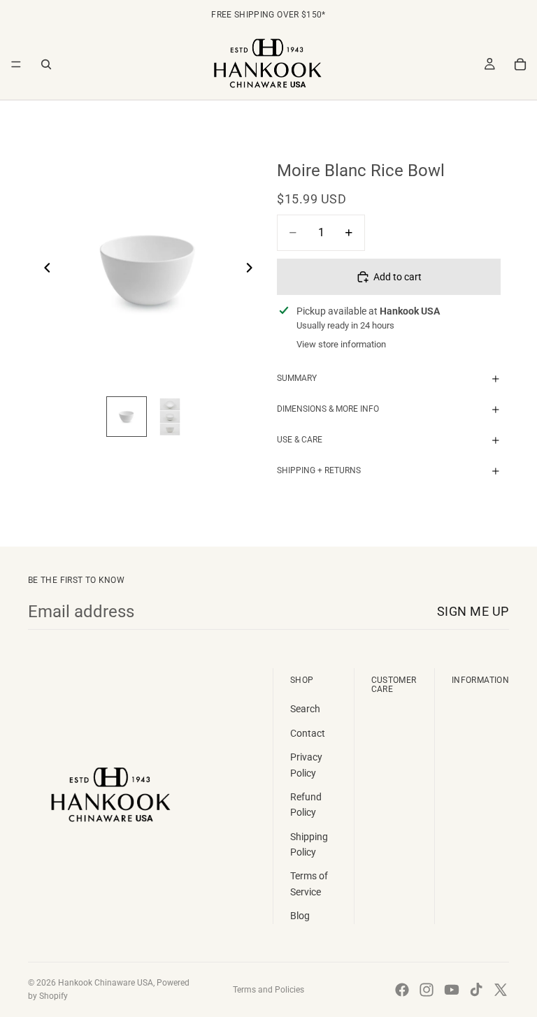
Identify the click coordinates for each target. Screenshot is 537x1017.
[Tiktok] (476, 989)
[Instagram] (426, 989)
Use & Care (299, 440)
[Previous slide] (43, 269)
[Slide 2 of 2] (170, 416)
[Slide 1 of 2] (126, 416)
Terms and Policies (268, 990)
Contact (307, 733)
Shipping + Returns (319, 470)
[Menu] (16, 64)
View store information (341, 344)
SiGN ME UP (473, 611)
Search (305, 708)
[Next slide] (253, 269)
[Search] (46, 64)
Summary (297, 378)
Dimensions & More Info (328, 409)
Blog (300, 915)
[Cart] (520, 64)
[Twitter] (500, 989)
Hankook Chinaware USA (105, 983)
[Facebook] (402, 989)
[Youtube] (451, 989)
